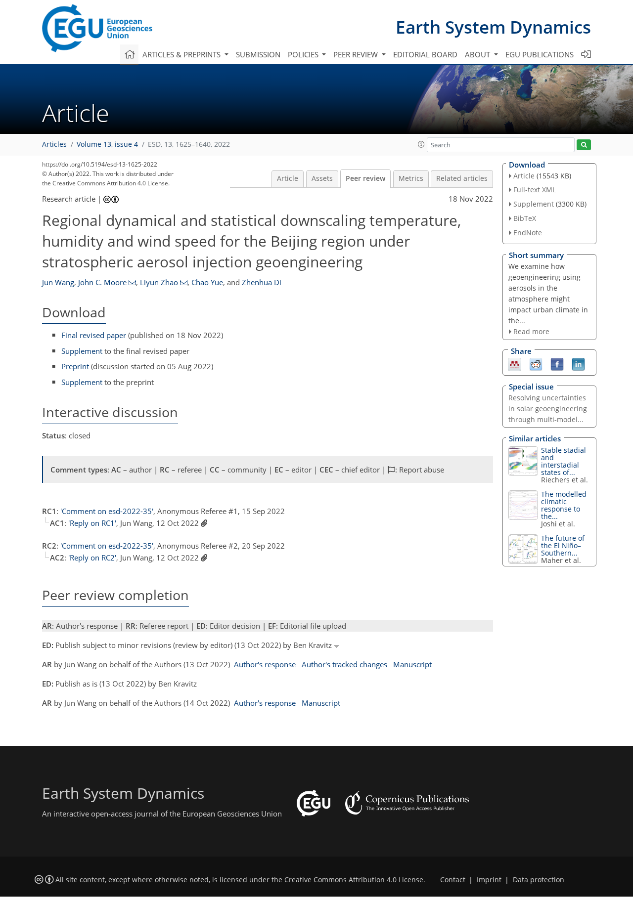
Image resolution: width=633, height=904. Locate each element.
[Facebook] (557, 364)
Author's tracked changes (344, 664)
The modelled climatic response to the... (564, 505)
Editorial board (425, 54)
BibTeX (524, 218)
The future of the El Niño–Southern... (563, 545)
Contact (452, 879)
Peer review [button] (356, 54)
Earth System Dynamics (493, 27)
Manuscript (412, 664)
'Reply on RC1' (92, 523)
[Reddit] (536, 364)
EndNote (527, 232)
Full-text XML (534, 189)
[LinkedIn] (578, 364)
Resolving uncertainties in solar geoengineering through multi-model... (547, 408)
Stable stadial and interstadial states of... (563, 461)
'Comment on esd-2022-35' (106, 511)
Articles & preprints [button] (182, 54)
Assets (322, 178)
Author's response (265, 664)
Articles (54, 144)
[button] (421, 144)
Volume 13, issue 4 (107, 144)
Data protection (538, 879)
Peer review (365, 178)
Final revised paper (93, 335)
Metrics (411, 178)
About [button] (478, 54)
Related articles (462, 178)
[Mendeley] (514, 364)
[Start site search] (584, 145)
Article (287, 178)
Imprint (489, 879)
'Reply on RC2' (92, 557)
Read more (531, 331)
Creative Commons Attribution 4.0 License (353, 879)
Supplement (81, 351)
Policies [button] (304, 54)
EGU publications (539, 54)
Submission (258, 54)
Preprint (75, 366)
